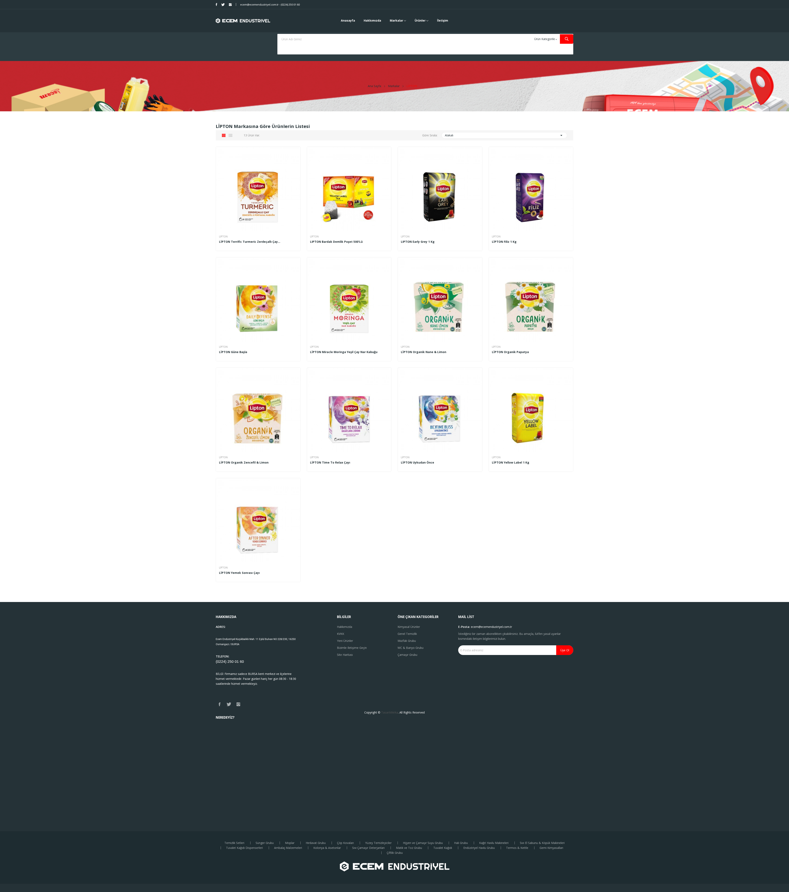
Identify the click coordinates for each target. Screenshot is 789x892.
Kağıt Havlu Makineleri (494, 842)
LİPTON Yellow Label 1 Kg (510, 462)
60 (242, 662)
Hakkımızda (344, 627)
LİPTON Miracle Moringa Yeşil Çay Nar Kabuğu (343, 352)
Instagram (230, 4)
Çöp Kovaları (345, 842)
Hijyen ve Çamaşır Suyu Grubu (423, 842)
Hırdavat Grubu (316, 842)
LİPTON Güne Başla (233, 352)
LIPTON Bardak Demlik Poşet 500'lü (336, 242)
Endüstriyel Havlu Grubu (479, 847)
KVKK (340, 634)
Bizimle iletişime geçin (352, 648)
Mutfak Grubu (407, 641)
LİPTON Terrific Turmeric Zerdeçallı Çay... (249, 242)
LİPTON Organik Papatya (510, 352)
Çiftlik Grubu (395, 852)
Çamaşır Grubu (407, 655)
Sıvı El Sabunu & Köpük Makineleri (542, 842)
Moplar (289, 842)
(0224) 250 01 (228, 662)
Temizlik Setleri (234, 842)
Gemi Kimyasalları (551, 847)
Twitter (223, 4)
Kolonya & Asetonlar (327, 847)
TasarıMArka (389, 712)
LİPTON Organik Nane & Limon (423, 352)
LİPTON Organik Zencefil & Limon (244, 462)
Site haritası (345, 655)
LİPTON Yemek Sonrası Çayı (239, 573)
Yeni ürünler (345, 641)
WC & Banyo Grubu (410, 648)
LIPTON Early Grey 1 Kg (418, 242)
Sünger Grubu (265, 842)
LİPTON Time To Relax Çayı (330, 462)
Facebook (216, 4)
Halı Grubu (461, 842)
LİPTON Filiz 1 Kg (504, 242)
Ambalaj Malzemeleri (288, 847)
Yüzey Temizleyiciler (378, 842)
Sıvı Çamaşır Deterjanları (368, 847)
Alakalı (504, 135)
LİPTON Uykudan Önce (417, 462)
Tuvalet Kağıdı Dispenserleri (244, 847)
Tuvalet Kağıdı (442, 847)
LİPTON (223, 236)
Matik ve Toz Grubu (409, 847)
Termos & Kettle (517, 847)
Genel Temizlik (407, 634)
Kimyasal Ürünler (409, 627)
